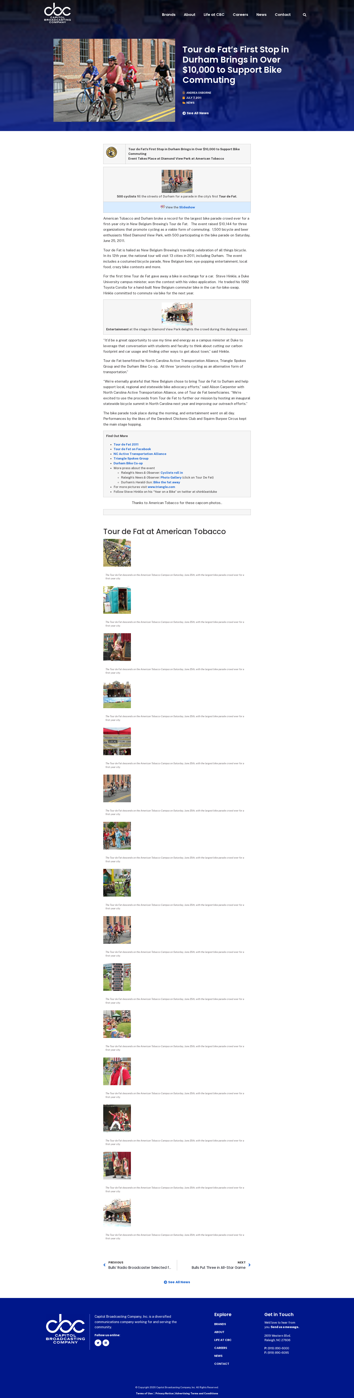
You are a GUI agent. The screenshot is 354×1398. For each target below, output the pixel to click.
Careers (240, 14)
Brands (169, 14)
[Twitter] (98, 1342)
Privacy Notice (164, 1393)
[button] (304, 15)
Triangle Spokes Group (131, 458)
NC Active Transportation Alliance (140, 454)
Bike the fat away (166, 482)
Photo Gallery (171, 477)
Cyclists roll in (172, 472)
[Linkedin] (106, 1342)
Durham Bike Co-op (128, 463)
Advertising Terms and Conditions (196, 1393)
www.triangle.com (161, 487)
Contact (283, 14)
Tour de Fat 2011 (126, 444)
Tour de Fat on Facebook (132, 449)
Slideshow (187, 207)
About (189, 14)
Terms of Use (144, 1393)
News (261, 14)
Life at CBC (214, 14)
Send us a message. (285, 1327)
